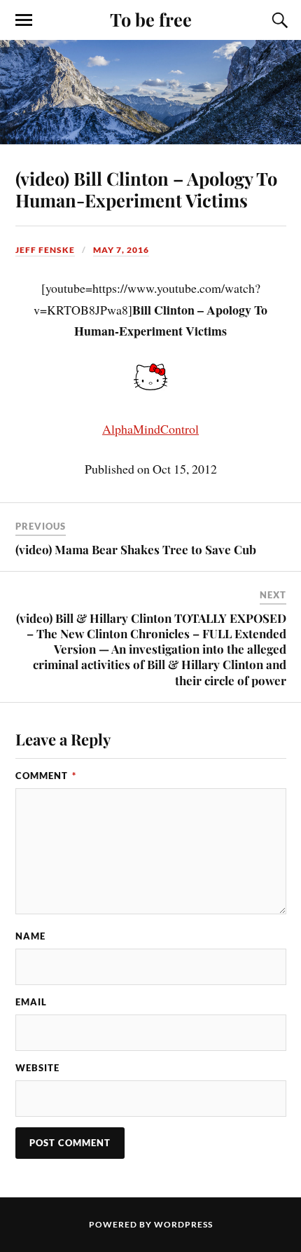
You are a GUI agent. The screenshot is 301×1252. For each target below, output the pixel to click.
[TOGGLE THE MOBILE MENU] (23, 20)
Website (37, 1067)
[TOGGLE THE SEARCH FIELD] (278, 20)
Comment (45, 775)
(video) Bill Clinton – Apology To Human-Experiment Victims (146, 189)
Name (30, 936)
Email (31, 1001)
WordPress (183, 1224)
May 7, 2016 (121, 250)
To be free (151, 19)
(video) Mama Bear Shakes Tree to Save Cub (135, 549)
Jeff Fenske (45, 250)
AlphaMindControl (150, 428)
